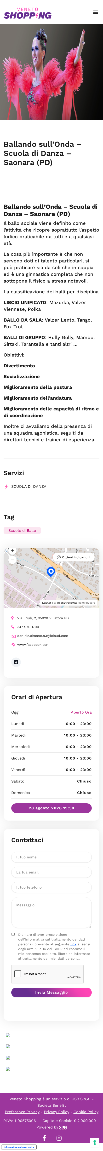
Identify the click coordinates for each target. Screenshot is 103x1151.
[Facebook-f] (44, 1138)
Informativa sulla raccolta (19, 1147)
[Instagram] (59, 1138)
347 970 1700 (28, 627)
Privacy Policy (56, 1112)
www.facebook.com (33, 644)
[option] (51, 72)
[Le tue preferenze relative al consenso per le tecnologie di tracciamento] (94, 1142)
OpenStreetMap (67, 602)
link (73, 944)
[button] (95, 12)
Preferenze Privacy (22, 1112)
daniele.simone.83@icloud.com (42, 636)
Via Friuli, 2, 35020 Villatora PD (43, 618)
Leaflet (46, 602)
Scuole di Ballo (22, 530)
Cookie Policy (86, 1112)
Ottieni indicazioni (76, 557)
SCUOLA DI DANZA (28, 486)
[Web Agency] (63, 1127)
